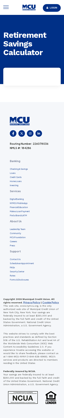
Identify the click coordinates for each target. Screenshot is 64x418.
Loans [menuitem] (13, 173)
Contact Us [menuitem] (15, 259)
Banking (15, 161)
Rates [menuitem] (12, 275)
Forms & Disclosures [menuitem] (19, 280)
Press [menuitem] (12, 245)
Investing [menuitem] (14, 185)
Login (53, 7)
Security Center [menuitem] (17, 271)
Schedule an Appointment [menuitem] (22, 263)
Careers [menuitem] (13, 241)
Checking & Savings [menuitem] (19, 169)
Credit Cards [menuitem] (15, 177)
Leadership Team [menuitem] (17, 229)
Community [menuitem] (15, 233)
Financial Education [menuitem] (19, 207)
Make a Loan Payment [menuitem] (20, 211)
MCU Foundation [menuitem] (18, 237)
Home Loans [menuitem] (16, 181)
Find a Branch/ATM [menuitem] (18, 215)
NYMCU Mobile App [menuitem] (19, 203)
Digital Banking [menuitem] (17, 199)
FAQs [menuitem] (12, 267)
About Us (16, 221)
